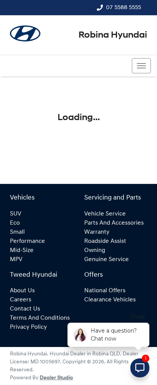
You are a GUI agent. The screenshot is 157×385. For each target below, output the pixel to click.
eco (15, 223)
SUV (15, 214)
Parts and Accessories (114, 223)
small (17, 232)
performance (27, 241)
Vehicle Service (105, 214)
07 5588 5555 (123, 8)
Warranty (96, 232)
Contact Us (25, 309)
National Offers (104, 291)
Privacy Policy (28, 327)
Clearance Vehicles (110, 300)
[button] (141, 65)
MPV (16, 260)
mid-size (22, 250)
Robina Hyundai (112, 35)
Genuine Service (106, 260)
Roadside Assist (105, 241)
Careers (20, 300)
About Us (22, 291)
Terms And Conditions (40, 318)
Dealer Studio (56, 378)
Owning (94, 250)
